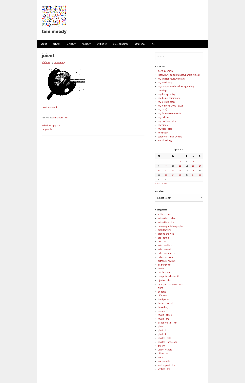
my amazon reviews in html (171, 78)
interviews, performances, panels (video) (179, 74)
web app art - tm (166, 365)
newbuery (163, 132)
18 (180, 170)
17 (173, 170)
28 (200, 175)
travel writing (165, 140)
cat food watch (165, 272)
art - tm (162, 241)
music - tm (163, 318)
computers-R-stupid (168, 276)
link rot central (165, 303)
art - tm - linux (165, 245)
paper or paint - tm (167, 322)
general (162, 291)
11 (180, 166)
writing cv (102, 43)
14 (200, 166)
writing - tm (164, 369)
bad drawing (164, 264)
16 (166, 170)
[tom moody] (54, 16)
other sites (140, 43)
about (44, 43)
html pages (163, 299)
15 (159, 170)
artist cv (71, 43)
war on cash (164, 361)
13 (193, 166)
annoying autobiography (170, 226)
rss (153, 43)
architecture (164, 229)
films (160, 287)
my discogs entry (166, 94)
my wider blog (165, 128)
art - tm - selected (167, 253)
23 (166, 175)
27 (193, 175)
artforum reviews (167, 260)
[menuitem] (43, 44)
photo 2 (162, 330)
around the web (166, 233)
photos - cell (164, 338)
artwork (57, 43)
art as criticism (165, 257)
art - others (163, 237)
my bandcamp (165, 82)
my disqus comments (169, 98)
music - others (165, 314)
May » (164, 183)
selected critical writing (170, 136)
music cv (86, 43)
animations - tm (60, 117)
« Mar (157, 183)
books (161, 268)
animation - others (167, 218)
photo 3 (162, 334)
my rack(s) (163, 109)
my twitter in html (167, 121)
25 (180, 175)
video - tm (163, 353)
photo (161, 326)
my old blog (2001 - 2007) (170, 105)
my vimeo (163, 125)
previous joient (49, 107)
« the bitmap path (51, 125)
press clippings (120, 43)
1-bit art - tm (164, 214)
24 (173, 175)
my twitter (163, 117)
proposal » (47, 129)
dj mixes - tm (164, 280)
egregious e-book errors (170, 284)
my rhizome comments (169, 113)
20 (193, 170)
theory (161, 345)
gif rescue (163, 295)
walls (160, 357)
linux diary (163, 307)
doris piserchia (165, 70)
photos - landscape (167, 342)
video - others (165, 349)
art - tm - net (164, 249)
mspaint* (162, 311)
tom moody (54, 31)
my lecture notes (166, 101)
